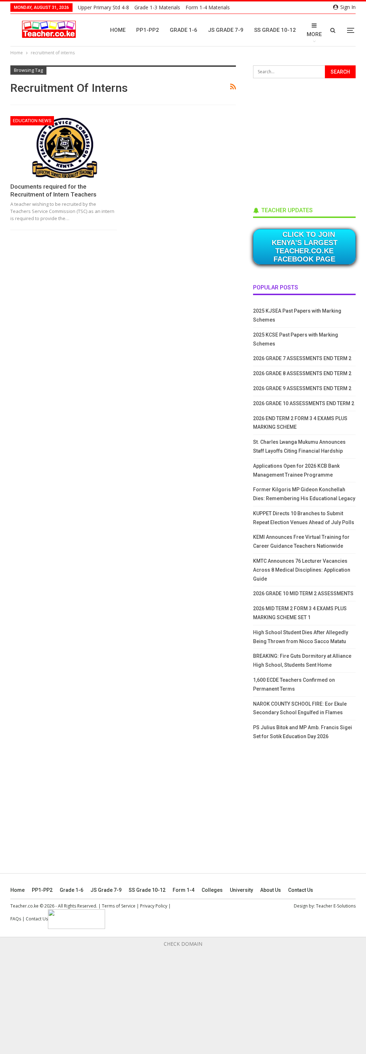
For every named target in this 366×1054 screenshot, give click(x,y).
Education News (32, 120)
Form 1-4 (183, 890)
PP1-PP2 (147, 30)
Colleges (212, 890)
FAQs (15, 919)
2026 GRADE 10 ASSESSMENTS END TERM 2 (303, 403)
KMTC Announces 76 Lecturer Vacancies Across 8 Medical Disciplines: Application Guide (301, 570)
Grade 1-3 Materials (157, 7)
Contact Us (300, 890)
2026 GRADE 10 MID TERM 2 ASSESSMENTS (303, 593)
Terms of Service (118, 906)
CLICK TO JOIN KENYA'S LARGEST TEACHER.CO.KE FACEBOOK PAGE (304, 246)
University (241, 890)
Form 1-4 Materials (208, 7)
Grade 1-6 (183, 30)
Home (117, 30)
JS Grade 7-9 (225, 30)
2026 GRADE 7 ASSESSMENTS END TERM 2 (302, 358)
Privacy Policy (153, 906)
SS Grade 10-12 (275, 30)
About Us (270, 890)
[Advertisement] (306, 140)
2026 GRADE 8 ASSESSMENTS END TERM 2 (302, 373)
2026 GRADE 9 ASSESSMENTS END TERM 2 (302, 388)
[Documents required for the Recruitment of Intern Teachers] (63, 147)
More (314, 34)
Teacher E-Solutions (336, 906)
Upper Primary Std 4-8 (103, 7)
